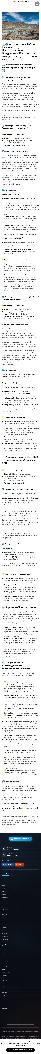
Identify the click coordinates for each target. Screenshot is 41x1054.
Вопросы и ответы (22, 839)
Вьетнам (4, 953)
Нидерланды (5, 939)
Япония (4, 959)
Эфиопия (4, 1005)
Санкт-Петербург (6, 879)
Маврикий (4, 1008)
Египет (3, 989)
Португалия (5, 936)
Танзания (4, 998)
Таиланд (4, 950)
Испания (4, 924)
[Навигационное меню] (37, 4)
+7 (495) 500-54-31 (13, 849)
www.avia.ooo (5, 1038)
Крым (3, 885)
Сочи (3, 882)
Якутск (3, 888)
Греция (3, 930)
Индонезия (5, 975)
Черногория (5, 933)
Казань (4, 900)
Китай (3, 956)
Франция (4, 914)
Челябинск (5, 897)
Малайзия (4, 969)
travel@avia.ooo (12, 855)
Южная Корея (6, 972)
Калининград (5, 904)
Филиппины (5, 963)
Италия (4, 927)
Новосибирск (5, 894)
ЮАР (3, 1011)
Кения (3, 1002)
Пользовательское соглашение (20, 1023)
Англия (3, 917)
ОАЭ (3, 986)
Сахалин (4, 891)
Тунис (3, 995)
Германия (4, 921)
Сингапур (4, 966)
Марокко (4, 992)
